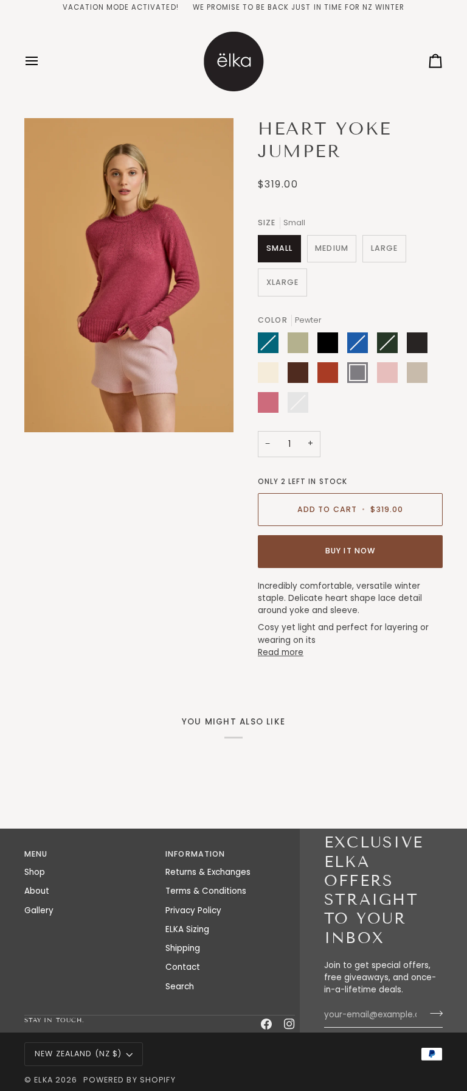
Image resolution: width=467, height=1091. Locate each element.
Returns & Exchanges (208, 872)
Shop (34, 872)
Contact (182, 967)
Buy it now (350, 551)
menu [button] (36, 854)
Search (179, 986)
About (36, 891)
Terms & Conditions (205, 891)
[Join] (433, 1013)
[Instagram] (289, 1024)
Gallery (39, 910)
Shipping (182, 948)
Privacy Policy (193, 910)
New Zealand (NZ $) (78, 1053)
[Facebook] (266, 1024)
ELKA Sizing (187, 929)
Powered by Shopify (129, 1080)
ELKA (43, 1080)
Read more (280, 652)
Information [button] (195, 854)
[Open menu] (42, 61)
